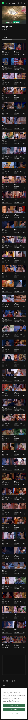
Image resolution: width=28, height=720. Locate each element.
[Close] (25, 690)
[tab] (7, 37)
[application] (14, 13)
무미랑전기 (5, 27)
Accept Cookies (13, 705)
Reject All (14, 709)
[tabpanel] (14, 346)
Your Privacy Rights (13, 714)
